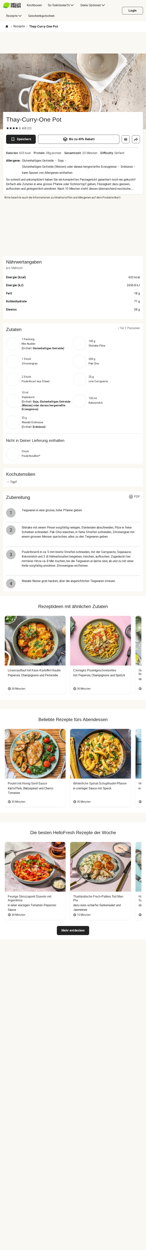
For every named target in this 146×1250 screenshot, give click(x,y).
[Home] (7, 26)
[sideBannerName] (73, 227)
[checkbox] (7, 128)
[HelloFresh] (12, 5)
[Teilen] (136, 139)
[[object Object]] (126, 139)
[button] (73, 329)
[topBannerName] (73, 42)
